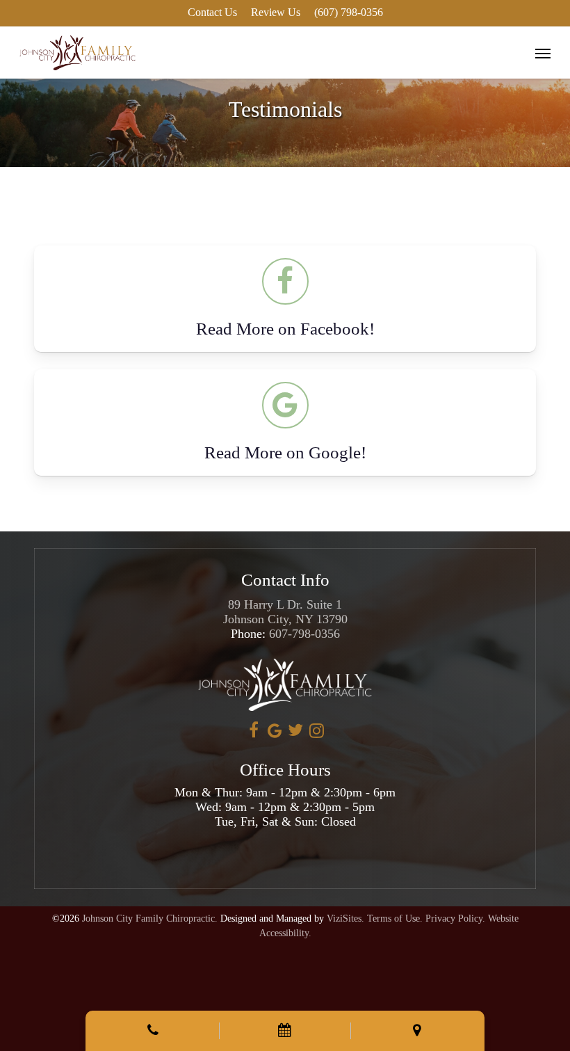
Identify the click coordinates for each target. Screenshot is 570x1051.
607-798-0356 (304, 634)
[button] (543, 53)
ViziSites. (345, 918)
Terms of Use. (395, 918)
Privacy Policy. (455, 918)
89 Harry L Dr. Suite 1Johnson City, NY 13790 (285, 611)
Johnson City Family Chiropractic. (150, 918)
